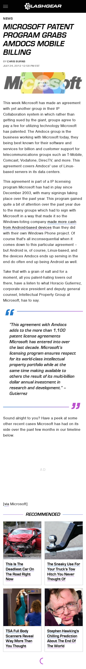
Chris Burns (16, 61)
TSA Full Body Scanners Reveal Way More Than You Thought (20, 638)
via (6, 503)
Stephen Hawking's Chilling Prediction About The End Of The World (63, 638)
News (8, 18)
